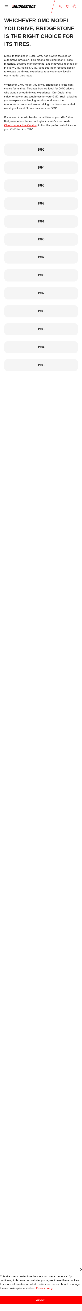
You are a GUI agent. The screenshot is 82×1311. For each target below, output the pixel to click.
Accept (41, 1300)
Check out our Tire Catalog (20, 125)
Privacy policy (44, 1288)
